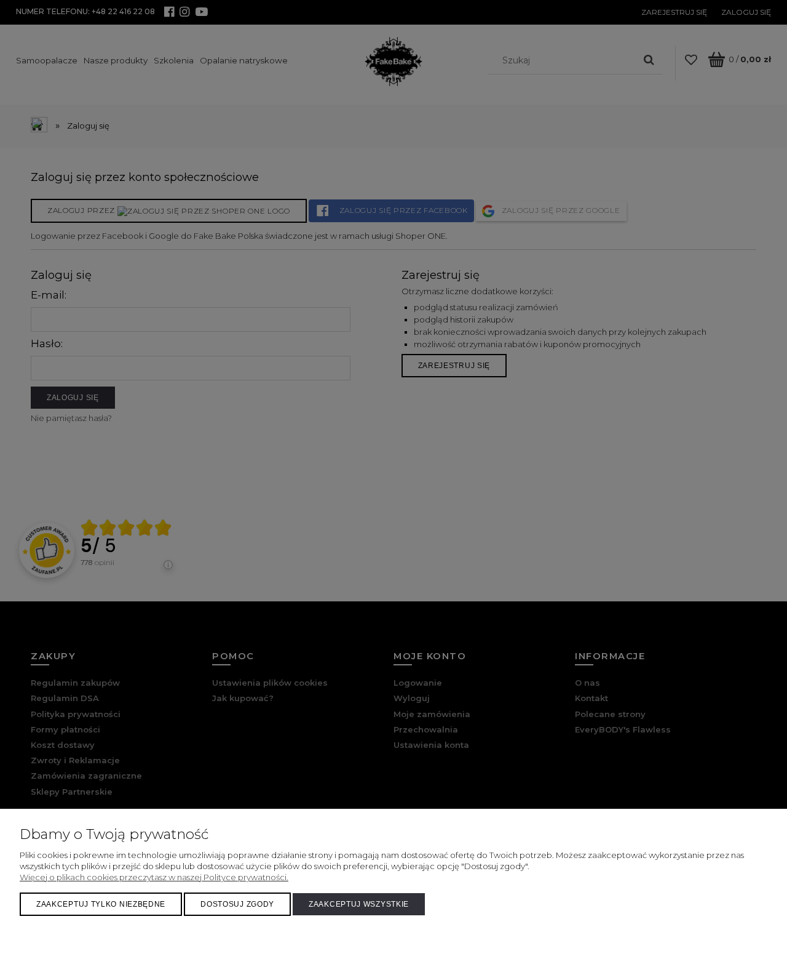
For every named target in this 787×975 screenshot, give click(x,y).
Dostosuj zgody (237, 904)
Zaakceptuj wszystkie (359, 904)
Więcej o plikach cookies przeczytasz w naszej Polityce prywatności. (154, 877)
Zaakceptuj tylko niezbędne (100, 904)
